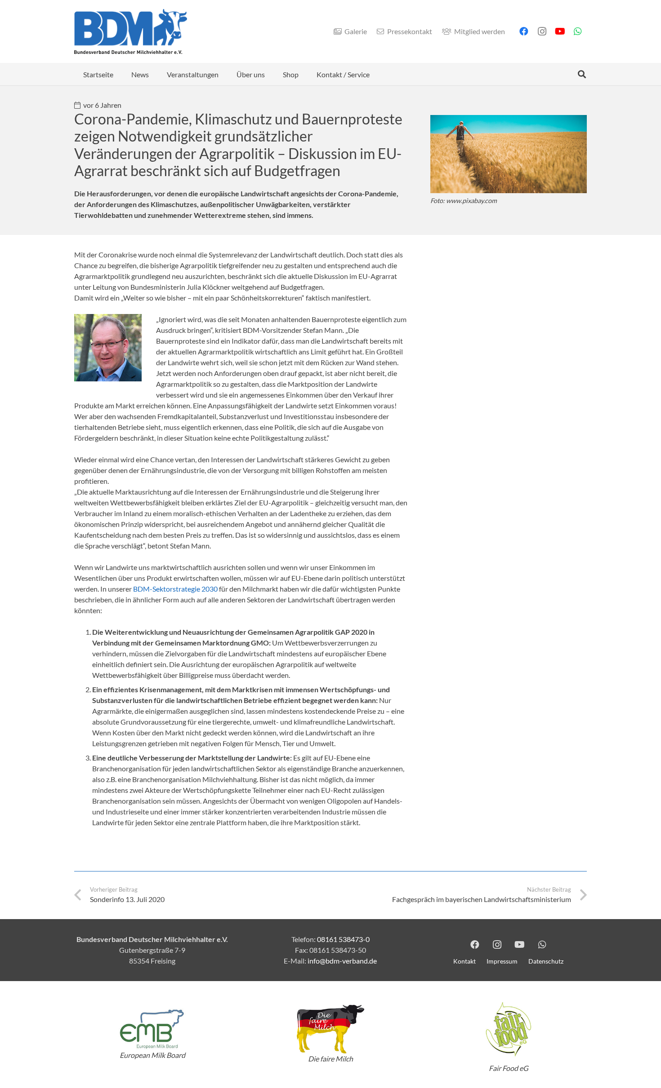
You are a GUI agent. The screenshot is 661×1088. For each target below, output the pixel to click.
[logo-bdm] (130, 31)
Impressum (502, 961)
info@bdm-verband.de (342, 960)
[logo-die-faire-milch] (330, 1029)
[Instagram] (542, 31)
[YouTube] (560, 31)
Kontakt (464, 961)
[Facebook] (524, 31)
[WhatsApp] (578, 31)
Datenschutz (545, 961)
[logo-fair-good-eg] (508, 1029)
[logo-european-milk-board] (152, 1028)
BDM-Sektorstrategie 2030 (175, 588)
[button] (155, 74)
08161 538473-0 (343, 939)
